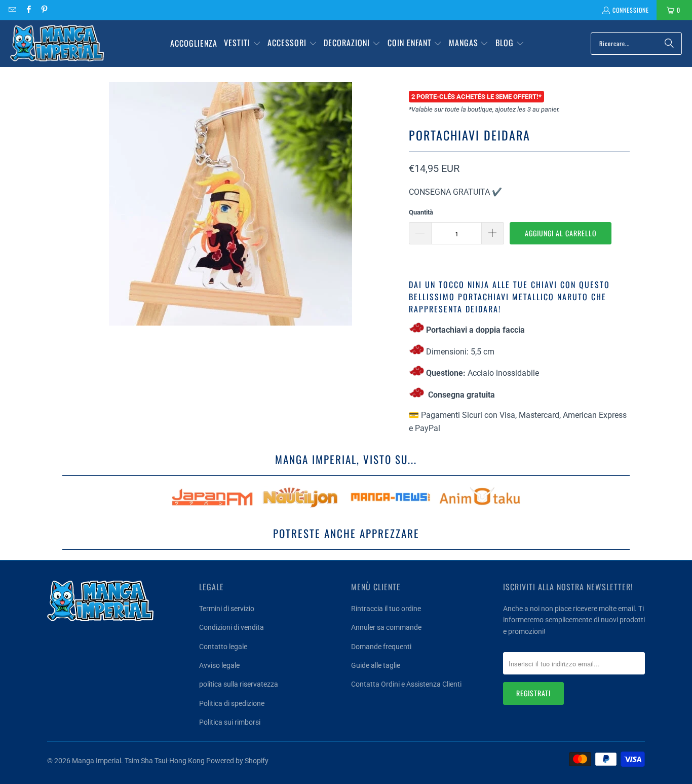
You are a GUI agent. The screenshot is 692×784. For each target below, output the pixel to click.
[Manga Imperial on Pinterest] (44, 10)
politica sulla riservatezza (238, 684)
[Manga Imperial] (57, 43)
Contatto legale (223, 647)
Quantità (421, 212)
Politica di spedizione (231, 703)
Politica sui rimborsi (229, 722)
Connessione (630, 10)
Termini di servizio (226, 608)
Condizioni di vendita (231, 627)
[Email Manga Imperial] (12, 10)
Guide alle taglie (375, 665)
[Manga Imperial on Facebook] (27, 10)
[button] (242, 43)
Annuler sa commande (386, 627)
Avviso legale (219, 665)
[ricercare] (669, 43)
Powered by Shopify (237, 761)
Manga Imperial (96, 761)
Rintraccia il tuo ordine (386, 608)
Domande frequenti (381, 647)
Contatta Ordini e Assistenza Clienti (406, 684)
